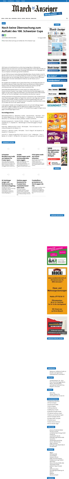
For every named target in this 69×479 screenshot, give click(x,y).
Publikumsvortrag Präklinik (56, 460)
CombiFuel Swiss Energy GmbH (57, 433)
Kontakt (23, 1)
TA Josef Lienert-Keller (52, 404)
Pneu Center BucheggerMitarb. (57, 382)
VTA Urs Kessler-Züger (53, 423)
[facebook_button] (66, 1)
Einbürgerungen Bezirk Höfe (57, 437)
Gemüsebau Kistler (54, 464)
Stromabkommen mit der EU (57, 396)
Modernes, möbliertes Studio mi (58, 371)
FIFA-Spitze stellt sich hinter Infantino (37, 156)
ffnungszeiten (53, 446)
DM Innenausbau (54, 469)
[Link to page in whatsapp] (5, 35)
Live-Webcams (11, 1)
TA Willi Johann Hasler (52, 410)
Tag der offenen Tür (55, 394)
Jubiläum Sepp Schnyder (56, 466)
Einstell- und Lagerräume (56, 373)
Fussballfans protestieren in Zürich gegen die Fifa (37, 183)
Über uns (28, 18)
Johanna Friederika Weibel (56, 430)
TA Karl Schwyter (51, 406)
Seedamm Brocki (54, 457)
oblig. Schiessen (54, 443)
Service (19, 18)
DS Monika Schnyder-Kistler (54, 411)
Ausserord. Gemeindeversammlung (56, 439)
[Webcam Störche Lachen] (57, 360)
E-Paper (17, 1)
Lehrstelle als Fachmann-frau (57, 385)
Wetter (4, 1)
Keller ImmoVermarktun (56, 458)
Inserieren (14, 18)
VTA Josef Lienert (51, 420)
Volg (51, 467)
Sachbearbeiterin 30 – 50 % (56, 380)
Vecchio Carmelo (54, 431)
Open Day (52, 393)
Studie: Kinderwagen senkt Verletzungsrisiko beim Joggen (23, 157)
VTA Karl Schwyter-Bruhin (53, 416)
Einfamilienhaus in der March (57, 374)
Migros (51, 452)
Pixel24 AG (52, 434)
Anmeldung (33, 18)
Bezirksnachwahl (54, 475)
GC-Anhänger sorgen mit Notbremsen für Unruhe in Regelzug (8, 183)
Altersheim (52, 461)
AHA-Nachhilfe (53, 454)
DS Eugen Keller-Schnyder (54, 418)
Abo (10, 18)
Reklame (52, 473)
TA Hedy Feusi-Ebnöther (53, 401)
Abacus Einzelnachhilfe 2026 (57, 463)
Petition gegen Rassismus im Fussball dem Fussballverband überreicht (22, 184)
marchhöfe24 (53, 455)
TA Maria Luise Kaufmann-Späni (55, 415)
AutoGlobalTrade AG (55, 436)
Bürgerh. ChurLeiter (55, 386)
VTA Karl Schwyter (52, 403)
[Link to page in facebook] (3, 35)
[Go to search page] (67, 18)
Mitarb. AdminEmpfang (55, 383)
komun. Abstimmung (55, 442)
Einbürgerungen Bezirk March (57, 445)
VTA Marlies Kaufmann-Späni (54, 413)
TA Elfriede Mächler (52, 408)
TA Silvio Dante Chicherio (53, 422)
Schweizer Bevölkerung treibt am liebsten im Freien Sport (8, 157)
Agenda (23, 18)
